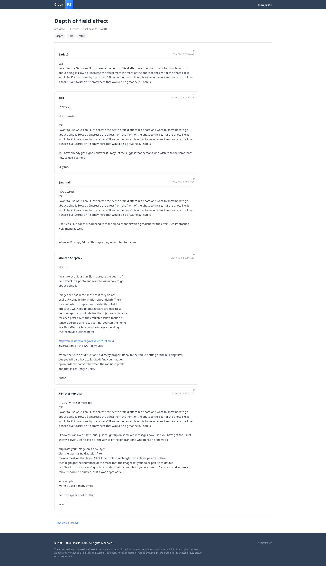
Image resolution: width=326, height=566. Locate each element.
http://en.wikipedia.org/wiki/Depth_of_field (86, 341)
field (71, 36)
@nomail (65, 182)
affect (82, 36)
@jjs (61, 98)
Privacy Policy (264, 542)
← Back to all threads (66, 522)
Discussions (265, 4)
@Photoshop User (71, 393)
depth (59, 36)
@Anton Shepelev (70, 258)
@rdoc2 (63, 54)
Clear (62, 4)
